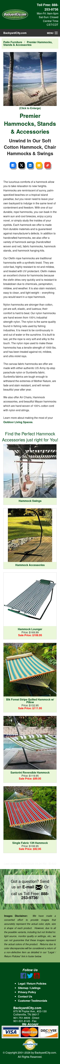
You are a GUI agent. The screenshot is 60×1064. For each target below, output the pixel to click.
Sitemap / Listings (29, 988)
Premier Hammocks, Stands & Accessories (27, 43)
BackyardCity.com (14, 33)
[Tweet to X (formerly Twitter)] (21, 165)
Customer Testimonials (32, 1001)
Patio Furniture (12, 42)
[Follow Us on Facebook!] (23, 978)
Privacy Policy (27, 992)
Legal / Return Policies (32, 983)
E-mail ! (32, 887)
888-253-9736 (51, 7)
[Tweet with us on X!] (30, 978)
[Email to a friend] (39, 165)
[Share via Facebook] (13, 165)
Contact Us (25, 996)
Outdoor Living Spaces (17, 422)
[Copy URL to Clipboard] (47, 165)
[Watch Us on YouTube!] (37, 978)
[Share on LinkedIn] (30, 165)
